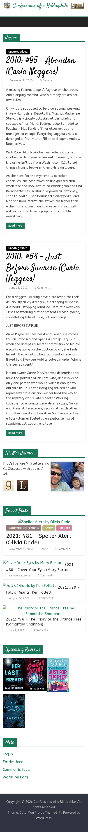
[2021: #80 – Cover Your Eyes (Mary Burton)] (32, 563)
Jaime (44, 549)
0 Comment (47, 80)
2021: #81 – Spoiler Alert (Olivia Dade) (39, 539)
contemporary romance (23, 527)
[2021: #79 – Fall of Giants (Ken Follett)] (29, 585)
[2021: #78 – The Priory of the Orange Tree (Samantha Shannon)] (43, 608)
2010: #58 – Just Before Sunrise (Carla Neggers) (43, 268)
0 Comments (45, 575)
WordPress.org (15, 777)
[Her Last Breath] (14, 660)
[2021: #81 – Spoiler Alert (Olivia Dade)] (44, 522)
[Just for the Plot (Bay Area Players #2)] (58, 660)
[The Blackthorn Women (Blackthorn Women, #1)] (14, 697)
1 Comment (42, 287)
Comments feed (16, 769)
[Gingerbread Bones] (36, 660)
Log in (8, 754)
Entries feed (13, 762)
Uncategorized (18, 51)
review (49, 527)
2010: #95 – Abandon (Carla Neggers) (40, 66)
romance (64, 527)
